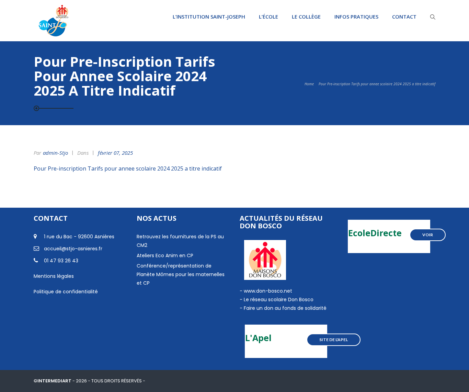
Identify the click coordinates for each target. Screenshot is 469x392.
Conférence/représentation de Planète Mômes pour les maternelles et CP (181, 274)
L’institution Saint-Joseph (209, 16)
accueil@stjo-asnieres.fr (73, 248)
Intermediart (54, 381)
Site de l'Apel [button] (333, 339)
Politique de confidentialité (66, 291)
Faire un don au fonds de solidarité (285, 308)
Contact (404, 16)
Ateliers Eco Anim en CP (165, 255)
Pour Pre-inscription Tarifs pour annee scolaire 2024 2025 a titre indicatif (128, 168)
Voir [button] (427, 234)
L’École (268, 16)
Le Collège (306, 16)
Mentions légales (54, 276)
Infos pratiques (356, 16)
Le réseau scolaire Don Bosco (277, 299)
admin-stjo (55, 152)
